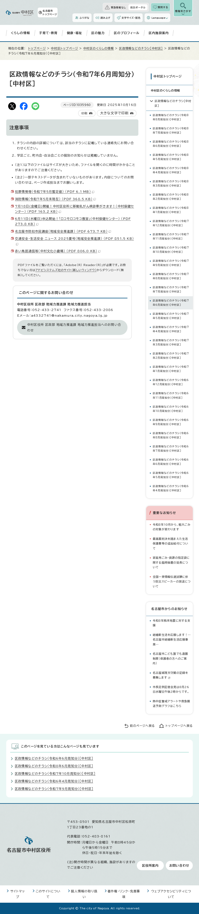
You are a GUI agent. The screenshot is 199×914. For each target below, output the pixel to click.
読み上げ (105, 18)
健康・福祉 (74, 32)
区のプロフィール (127, 32)
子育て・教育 (48, 32)
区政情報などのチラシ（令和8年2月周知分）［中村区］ (171, 196)
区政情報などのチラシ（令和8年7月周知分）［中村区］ (171, 130)
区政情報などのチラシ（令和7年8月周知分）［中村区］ (171, 276)
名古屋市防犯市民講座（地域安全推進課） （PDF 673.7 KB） (61, 231)
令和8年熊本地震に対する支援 (171, 623)
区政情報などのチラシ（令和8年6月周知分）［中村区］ (171, 143)
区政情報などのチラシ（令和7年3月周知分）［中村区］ (171, 342)
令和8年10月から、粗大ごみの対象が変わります (171, 527)
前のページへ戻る (142, 725)
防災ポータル (138, 7)
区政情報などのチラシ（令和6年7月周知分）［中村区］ (171, 448)
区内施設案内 (159, 32)
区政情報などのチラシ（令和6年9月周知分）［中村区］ (171, 422)
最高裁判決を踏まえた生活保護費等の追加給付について (170, 543)
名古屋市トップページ (50, 12)
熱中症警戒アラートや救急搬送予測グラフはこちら (171, 703)
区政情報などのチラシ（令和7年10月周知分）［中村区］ (171, 249)
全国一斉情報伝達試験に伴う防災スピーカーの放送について (172, 581)
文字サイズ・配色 (131, 18)
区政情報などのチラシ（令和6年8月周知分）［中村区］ (171, 435)
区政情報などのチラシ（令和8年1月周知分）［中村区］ (171, 210)
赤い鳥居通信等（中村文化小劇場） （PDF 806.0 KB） (56, 251)
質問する (163, 7)
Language (158, 18)
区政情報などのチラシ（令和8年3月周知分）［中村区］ (171, 183)
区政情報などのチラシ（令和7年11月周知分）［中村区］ (171, 236)
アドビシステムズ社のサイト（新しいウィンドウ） (66, 270)
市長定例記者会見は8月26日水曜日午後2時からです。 (171, 689)
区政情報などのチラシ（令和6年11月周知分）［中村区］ (171, 395)
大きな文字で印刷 (114, 113)
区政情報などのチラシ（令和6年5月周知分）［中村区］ (171, 475)
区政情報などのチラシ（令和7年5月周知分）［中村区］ (171, 316)
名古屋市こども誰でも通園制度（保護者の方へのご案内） (170, 658)
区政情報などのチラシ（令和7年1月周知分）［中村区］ (171, 369)
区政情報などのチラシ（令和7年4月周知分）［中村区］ (171, 329)
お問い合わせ (179, 865)
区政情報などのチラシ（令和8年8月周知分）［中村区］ (171, 117)
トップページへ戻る (179, 725)
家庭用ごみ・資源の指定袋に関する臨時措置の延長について (171, 562)
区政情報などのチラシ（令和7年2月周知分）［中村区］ (171, 355)
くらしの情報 (20, 32)
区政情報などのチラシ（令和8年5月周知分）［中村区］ (171, 157)
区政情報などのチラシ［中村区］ (141, 48)
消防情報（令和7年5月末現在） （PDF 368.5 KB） (54, 199)
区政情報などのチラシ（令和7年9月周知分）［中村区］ (171, 263)
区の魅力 (98, 32)
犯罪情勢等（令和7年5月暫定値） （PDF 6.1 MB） (53, 191)
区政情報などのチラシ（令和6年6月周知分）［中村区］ (171, 461)
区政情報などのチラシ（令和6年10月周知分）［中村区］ (171, 408)
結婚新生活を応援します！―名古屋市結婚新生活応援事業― (172, 639)
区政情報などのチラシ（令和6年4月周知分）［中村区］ (171, 488)
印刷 (84, 113)
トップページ (37, 48)
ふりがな (84, 18)
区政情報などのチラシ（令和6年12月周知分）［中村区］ (171, 382)
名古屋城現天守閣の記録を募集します (170, 675)
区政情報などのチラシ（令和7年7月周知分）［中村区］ (171, 289)
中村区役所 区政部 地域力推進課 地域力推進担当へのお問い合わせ (74, 327)
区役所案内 (150, 865)
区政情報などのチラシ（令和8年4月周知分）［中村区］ (171, 170)
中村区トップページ (64, 48)
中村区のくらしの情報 (98, 48)
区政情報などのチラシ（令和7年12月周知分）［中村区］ (171, 223)
